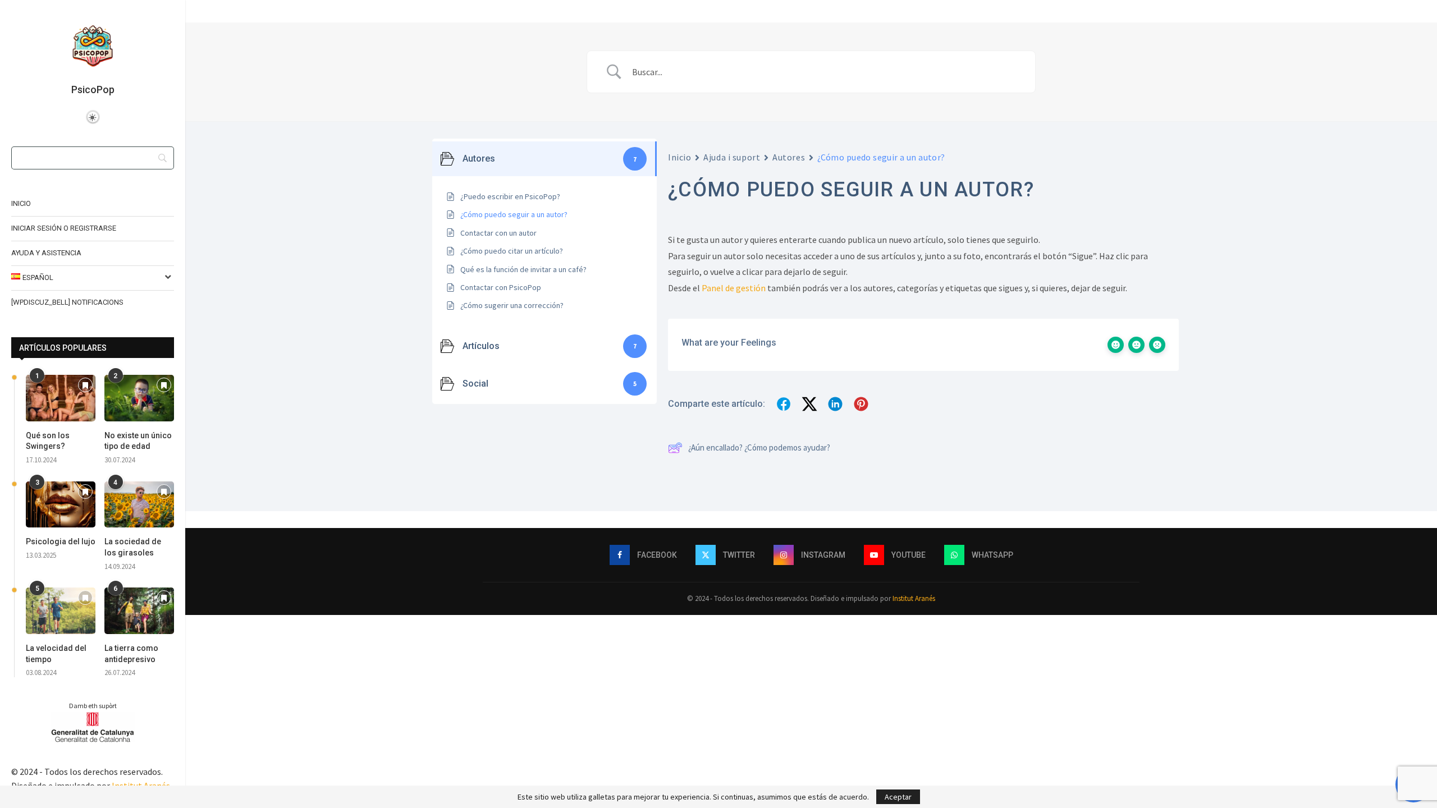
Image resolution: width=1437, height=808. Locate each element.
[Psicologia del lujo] (60, 504)
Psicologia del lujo (60, 541)
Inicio (21, 203)
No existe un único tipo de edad (138, 441)
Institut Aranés (914, 598)
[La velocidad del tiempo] (60, 610)
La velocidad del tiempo (56, 654)
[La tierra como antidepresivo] (139, 610)
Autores (788, 157)
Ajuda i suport (731, 157)
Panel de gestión (734, 287)
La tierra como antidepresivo (131, 654)
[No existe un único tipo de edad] (139, 398)
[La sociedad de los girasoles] (139, 504)
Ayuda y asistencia (46, 253)
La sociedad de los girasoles (132, 547)
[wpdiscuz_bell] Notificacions (67, 302)
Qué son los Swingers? (48, 441)
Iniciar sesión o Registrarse (63, 228)
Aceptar (898, 797)
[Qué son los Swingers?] (60, 398)
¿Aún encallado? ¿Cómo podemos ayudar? (759, 447)
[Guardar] (85, 386)
